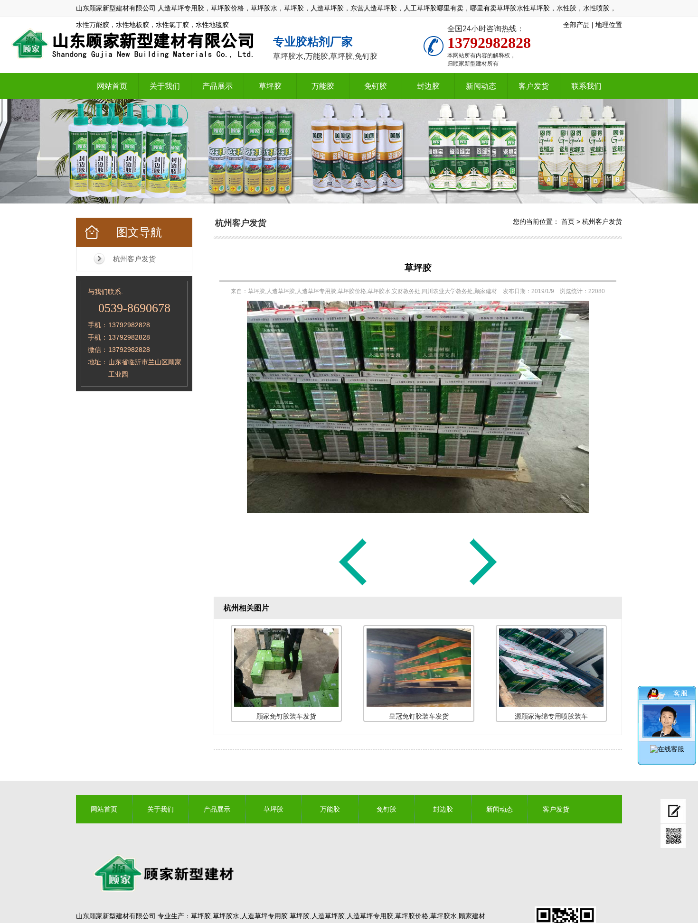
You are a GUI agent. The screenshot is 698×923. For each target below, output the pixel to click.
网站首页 (112, 86)
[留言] (673, 811)
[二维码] (673, 836)
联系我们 (586, 86)
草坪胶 (270, 86)
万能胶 (322, 86)
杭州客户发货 (134, 259)
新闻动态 (481, 86)
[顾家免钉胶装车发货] (483, 585)
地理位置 (608, 24)
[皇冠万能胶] (352, 585)
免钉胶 (375, 86)
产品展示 (217, 86)
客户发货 (534, 86)
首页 (568, 221)
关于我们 (165, 86)
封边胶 (428, 86)
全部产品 (576, 24)
